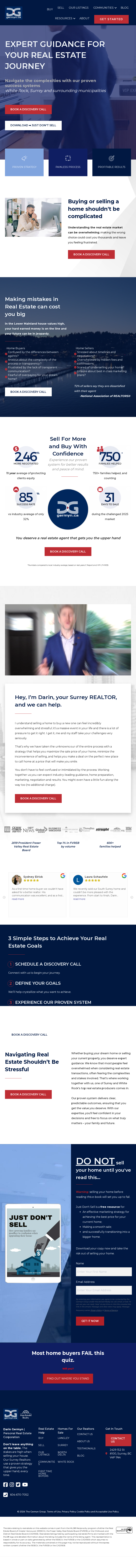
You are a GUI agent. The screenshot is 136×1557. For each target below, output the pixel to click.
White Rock (16, 90)
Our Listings (79, 7)
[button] (115, 7)
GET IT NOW (90, 1321)
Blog (125, 7)
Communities (103, 7)
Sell (61, 7)
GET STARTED (111, 19)
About (84, 18)
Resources (63, 18)
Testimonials (86, 1448)
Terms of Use (54, 1511)
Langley (63, 1438)
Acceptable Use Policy (106, 1511)
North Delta (62, 1453)
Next (132, 897)
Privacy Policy (96, 1310)
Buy (50, 9)
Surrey (36, 90)
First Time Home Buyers (45, 1473)
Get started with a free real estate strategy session (41, 1021)
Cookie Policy (84, 1511)
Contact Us (85, 1434)
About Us (83, 1441)
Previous (4, 897)
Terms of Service (111, 1310)
